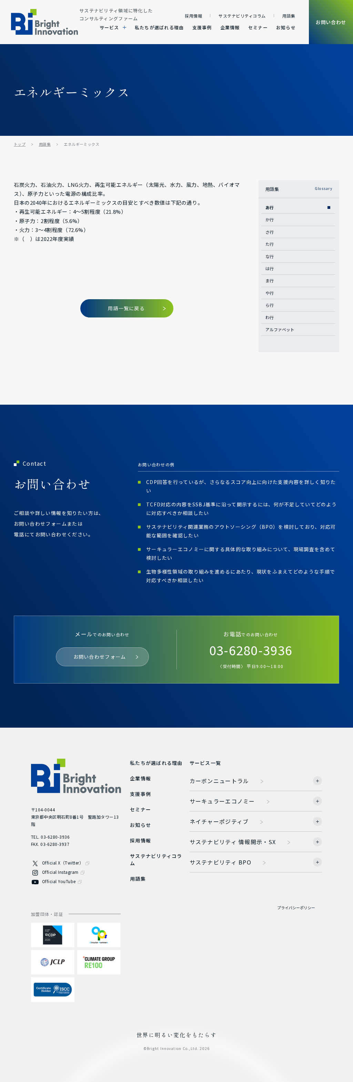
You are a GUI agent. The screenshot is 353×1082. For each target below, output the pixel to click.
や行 (269, 293)
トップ (20, 144)
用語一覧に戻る (126, 308)
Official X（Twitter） (62, 863)
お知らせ (286, 27)
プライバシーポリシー (296, 907)
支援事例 (202, 27)
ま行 (269, 280)
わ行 (269, 317)
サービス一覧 (205, 762)
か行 (269, 219)
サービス (109, 27)
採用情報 (193, 16)
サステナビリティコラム (242, 16)
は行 (269, 268)
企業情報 (230, 27)
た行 (269, 244)
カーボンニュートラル (219, 781)
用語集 (288, 16)
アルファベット (279, 329)
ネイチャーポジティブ (219, 821)
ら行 (269, 305)
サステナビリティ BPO (220, 862)
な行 (269, 256)
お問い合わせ (331, 22)
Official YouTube (59, 881)
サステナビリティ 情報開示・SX (233, 842)
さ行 (269, 232)
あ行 (269, 207)
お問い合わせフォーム (99, 656)
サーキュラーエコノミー (222, 801)
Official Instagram (60, 872)
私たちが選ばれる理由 (159, 27)
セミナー (258, 27)
